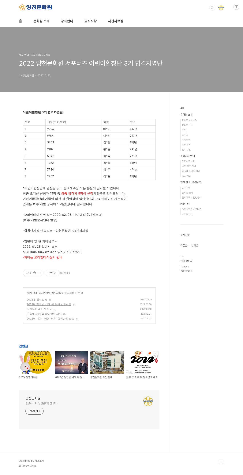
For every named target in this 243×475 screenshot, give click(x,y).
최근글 (183, 245)
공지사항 (90, 21)
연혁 (184, 129)
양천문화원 (33, 398)
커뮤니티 (184, 203)
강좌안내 (67, 21)
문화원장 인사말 (189, 120)
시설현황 (186, 139)
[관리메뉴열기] (236, 7)
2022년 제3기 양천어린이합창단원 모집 (50, 318)
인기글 (194, 245)
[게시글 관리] (39, 273)
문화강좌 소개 (188, 161)
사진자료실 (115, 21)
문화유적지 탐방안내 (191, 197)
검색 (212, 7)
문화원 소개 (41, 21)
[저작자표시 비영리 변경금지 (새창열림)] (65, 272)
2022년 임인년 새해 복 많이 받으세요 (49, 304)
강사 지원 (186, 176)
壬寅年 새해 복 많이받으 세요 (44, 313)
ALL (182, 108)
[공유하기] (34, 273)
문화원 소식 (187, 192)
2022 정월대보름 (37, 299)
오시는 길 (186, 149)
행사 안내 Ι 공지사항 (38, 292)
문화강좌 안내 (187, 155)
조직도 (185, 134)
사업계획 (186, 144)
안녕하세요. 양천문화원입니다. (41, 403)
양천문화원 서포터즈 (191, 209)
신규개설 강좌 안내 (191, 171)
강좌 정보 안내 (189, 166)
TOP (221, 462)
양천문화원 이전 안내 (39, 309)
